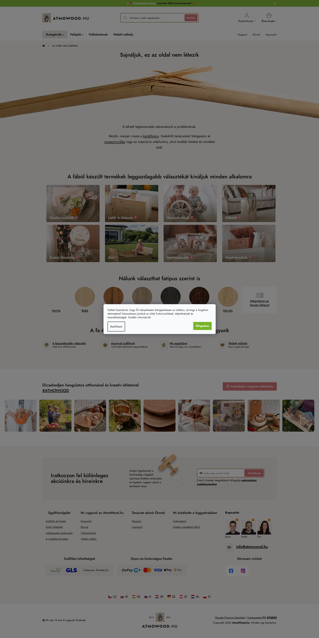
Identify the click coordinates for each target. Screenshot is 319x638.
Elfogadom (202, 326)
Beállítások (116, 326)
